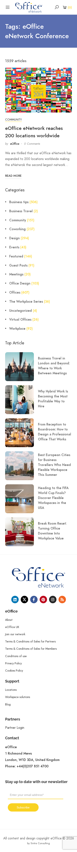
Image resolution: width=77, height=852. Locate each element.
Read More (13, 176)
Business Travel (21, 211)
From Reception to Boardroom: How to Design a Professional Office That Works (54, 432)
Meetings (16, 274)
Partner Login (14, 727)
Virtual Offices (20, 319)
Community (13, 119)
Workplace (17, 328)
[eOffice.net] (29, 7)
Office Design (19, 283)
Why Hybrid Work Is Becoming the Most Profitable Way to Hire (53, 399)
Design (14, 238)
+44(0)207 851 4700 (32, 766)
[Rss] (62, 599)
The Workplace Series (26, 301)
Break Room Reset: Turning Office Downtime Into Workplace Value (52, 531)
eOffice (14, 144)
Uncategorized (20, 310)
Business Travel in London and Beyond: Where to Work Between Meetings (54, 366)
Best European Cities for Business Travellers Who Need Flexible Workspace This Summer (54, 465)
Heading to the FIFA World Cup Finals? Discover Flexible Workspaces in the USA (53, 498)
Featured (16, 256)
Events (14, 247)
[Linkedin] (15, 599)
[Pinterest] (43, 599)
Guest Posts (18, 265)
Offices (14, 292)
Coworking (17, 229)
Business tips (19, 202)
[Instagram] (52, 599)
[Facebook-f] (34, 599)
